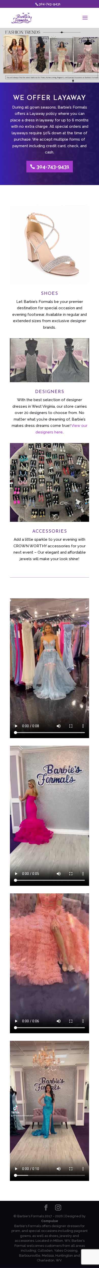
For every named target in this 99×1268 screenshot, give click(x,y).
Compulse (49, 1221)
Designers (49, 392)
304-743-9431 (50, 4)
